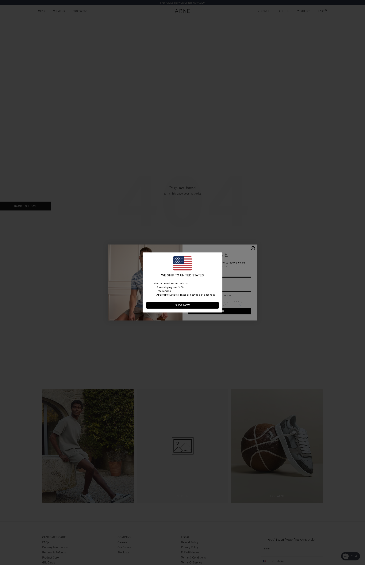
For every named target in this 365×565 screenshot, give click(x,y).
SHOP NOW (182, 305)
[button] (216, 305)
